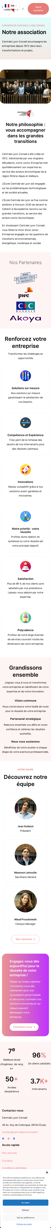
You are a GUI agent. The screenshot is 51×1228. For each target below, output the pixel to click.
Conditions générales (14, 1167)
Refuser (25, 1210)
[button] (47, 1172)
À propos (7, 1160)
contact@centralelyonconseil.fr (20, 1132)
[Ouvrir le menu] (22, 8)
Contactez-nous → (24, 1026)
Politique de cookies (24, 1224)
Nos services (9, 1153)
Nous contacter (38, 9)
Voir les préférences (25, 1217)
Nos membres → (25, 939)
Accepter (25, 1202)
